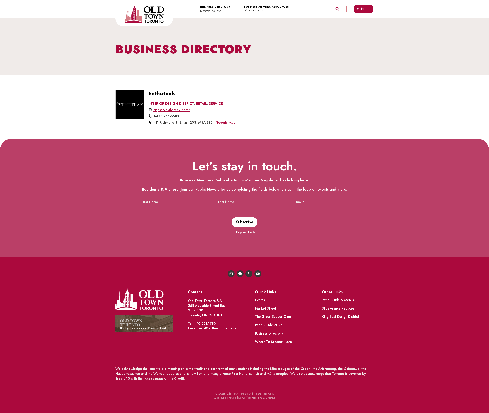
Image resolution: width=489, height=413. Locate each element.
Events (260, 300)
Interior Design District (171, 103)
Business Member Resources (266, 7)
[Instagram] (231, 273)
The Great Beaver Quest (274, 316)
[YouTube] (257, 273)
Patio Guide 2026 (269, 325)
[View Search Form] (337, 9)
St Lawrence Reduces (338, 308)
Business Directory (269, 333)
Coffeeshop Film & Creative (258, 398)
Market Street (265, 308)
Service (216, 103)
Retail (201, 103)
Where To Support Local (274, 341)
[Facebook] (240, 273)
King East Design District (340, 316)
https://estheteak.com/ (171, 109)
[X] (248, 273)
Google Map (226, 122)
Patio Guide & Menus (338, 300)
